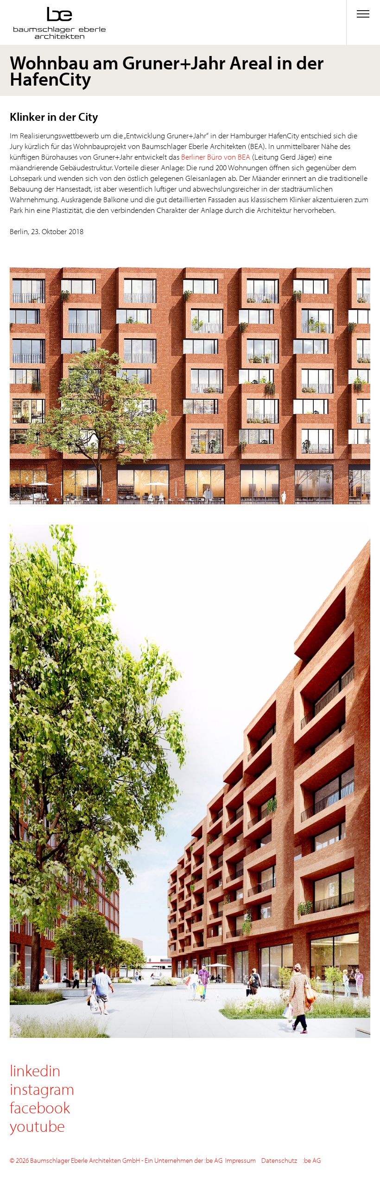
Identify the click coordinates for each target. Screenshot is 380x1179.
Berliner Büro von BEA (216, 156)
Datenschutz (279, 1160)
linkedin (35, 1070)
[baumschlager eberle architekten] (94, 23)
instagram (42, 1088)
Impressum (240, 1160)
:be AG (312, 1160)
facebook (40, 1107)
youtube (37, 1125)
